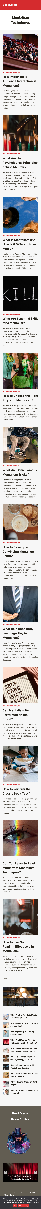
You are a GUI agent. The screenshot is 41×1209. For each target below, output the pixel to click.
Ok (15, 1206)
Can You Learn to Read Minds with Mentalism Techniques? (19, 868)
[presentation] (20, 52)
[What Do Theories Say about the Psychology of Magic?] (6, 1058)
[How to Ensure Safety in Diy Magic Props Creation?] (6, 1067)
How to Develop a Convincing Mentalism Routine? (19, 551)
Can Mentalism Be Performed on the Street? (16, 715)
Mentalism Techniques (11, 72)
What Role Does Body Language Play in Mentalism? (18, 633)
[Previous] (5, 1172)
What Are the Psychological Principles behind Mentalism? (20, 162)
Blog (13, 1192)
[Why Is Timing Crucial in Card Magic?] (6, 1084)
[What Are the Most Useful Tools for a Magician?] (6, 1075)
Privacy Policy (9, 1195)
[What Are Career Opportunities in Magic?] (6, 1092)
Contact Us (21, 1192)
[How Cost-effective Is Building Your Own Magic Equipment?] (6, 1050)
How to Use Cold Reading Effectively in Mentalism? (18, 946)
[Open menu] (36, 4)
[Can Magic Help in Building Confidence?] (6, 1033)
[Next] (35, 1172)
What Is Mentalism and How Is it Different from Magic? (19, 244)
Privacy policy (23, 1206)
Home (6, 1192)
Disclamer (32, 1192)
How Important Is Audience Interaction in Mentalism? (19, 81)
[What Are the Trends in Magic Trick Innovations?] (6, 1017)
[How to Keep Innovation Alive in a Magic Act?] (6, 1025)
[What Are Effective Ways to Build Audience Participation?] (6, 1042)
